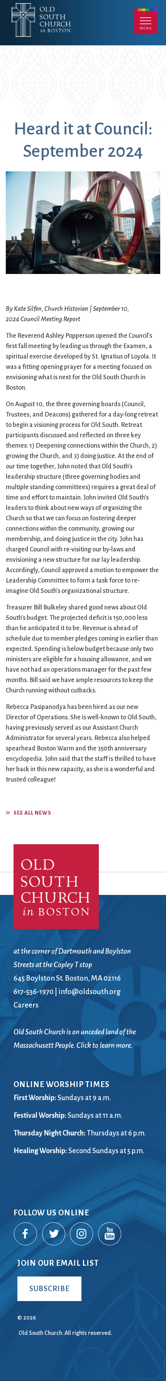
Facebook (26, 1234)
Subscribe (49, 1289)
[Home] (76, 33)
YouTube (110, 1234)
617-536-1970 (34, 992)
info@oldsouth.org (89, 992)
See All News (32, 813)
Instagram (82, 1234)
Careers (26, 1005)
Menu (145, 21)
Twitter (54, 1234)
